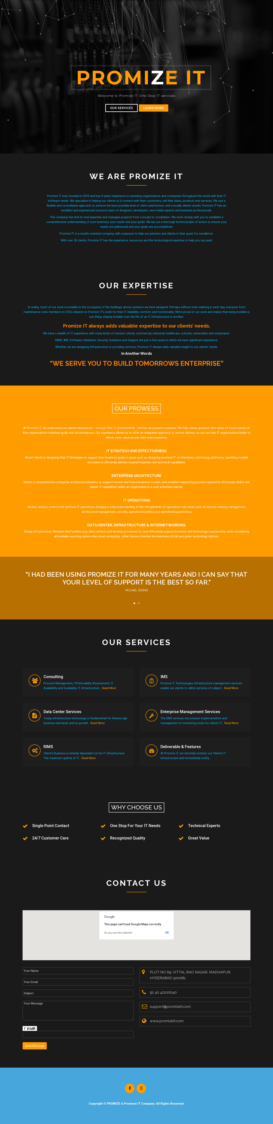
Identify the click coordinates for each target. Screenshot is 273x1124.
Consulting (53, 676)
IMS (163, 676)
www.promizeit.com (166, 1021)
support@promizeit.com (170, 1006)
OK (167, 932)
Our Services (121, 108)
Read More (109, 688)
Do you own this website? (118, 932)
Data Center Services (62, 711)
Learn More (153, 108)
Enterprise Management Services (190, 711)
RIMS (48, 746)
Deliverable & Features (180, 746)
